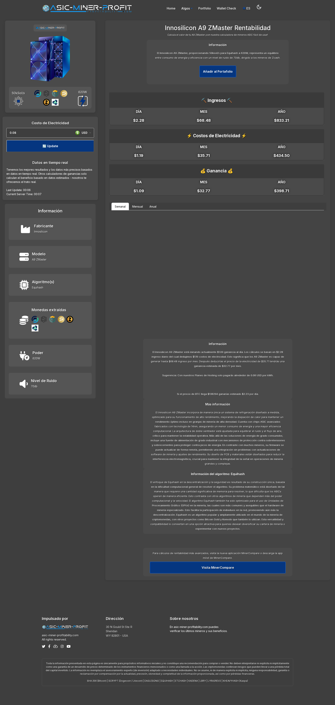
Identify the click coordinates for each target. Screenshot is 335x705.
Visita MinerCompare (218, 567)
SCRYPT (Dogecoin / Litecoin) (126, 680)
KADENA (193, 680)
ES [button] (248, 8)
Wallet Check (226, 8)
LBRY (203, 680)
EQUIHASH (167, 680)
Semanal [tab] (120, 206)
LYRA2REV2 (214, 680)
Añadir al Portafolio (218, 71)
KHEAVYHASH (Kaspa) (235, 680)
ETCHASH (180, 680)
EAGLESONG (152, 680)
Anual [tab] (152, 206)
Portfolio (204, 8)
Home (171, 8)
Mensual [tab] (137, 206)
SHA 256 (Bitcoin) (97, 680)
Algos (185, 8)
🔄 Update (50, 146)
